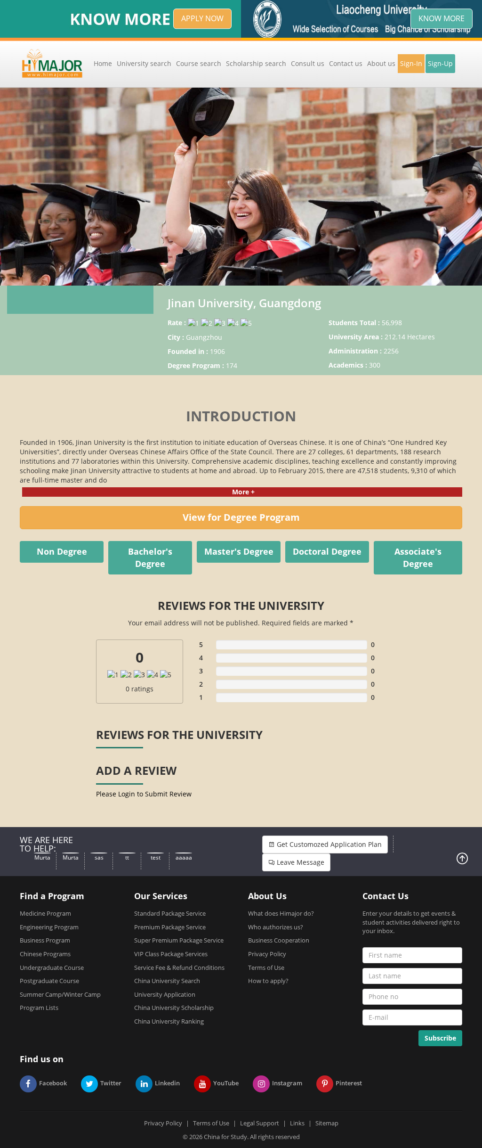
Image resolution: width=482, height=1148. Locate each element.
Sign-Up (440, 63)
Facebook (53, 1083)
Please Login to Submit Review (144, 793)
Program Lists (39, 1007)
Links (297, 1123)
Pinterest (349, 1083)
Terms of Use (266, 967)
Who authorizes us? (275, 927)
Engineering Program (49, 927)
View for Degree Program (241, 517)
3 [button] (248, 274)
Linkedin (167, 1083)
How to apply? (268, 980)
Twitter (110, 1083)
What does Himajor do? (281, 913)
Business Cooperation (278, 940)
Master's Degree (238, 551)
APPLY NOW (202, 18)
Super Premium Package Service (179, 940)
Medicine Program (45, 913)
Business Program (45, 940)
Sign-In (411, 63)
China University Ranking (169, 1021)
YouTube (226, 1083)
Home (103, 63)
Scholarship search (256, 63)
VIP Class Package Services (171, 954)
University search (144, 63)
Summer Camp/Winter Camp (60, 994)
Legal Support (259, 1123)
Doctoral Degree (327, 551)
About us (381, 63)
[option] (241, 187)
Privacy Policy (267, 954)
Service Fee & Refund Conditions (179, 967)
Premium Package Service (170, 927)
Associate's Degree (418, 557)
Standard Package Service (170, 913)
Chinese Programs (45, 954)
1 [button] (220, 274)
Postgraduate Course (49, 980)
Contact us (345, 63)
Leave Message (299, 862)
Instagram (287, 1083)
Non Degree (62, 551)
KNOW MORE (441, 18)
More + (243, 491)
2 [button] (234, 274)
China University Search (167, 980)
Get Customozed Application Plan (328, 844)
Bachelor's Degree (150, 557)
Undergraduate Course (52, 967)
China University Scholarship (174, 1007)
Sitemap (326, 1123)
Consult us (307, 63)
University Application (164, 994)
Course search (198, 63)
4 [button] (262, 274)
